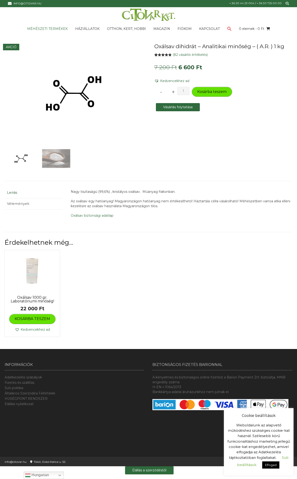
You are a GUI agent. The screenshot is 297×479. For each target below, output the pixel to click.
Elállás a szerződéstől (149, 470)
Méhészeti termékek (47, 29)
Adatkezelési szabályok (23, 377)
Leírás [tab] (12, 192)
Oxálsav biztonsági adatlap (92, 215)
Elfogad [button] (271, 465)
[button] (229, 30)
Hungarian (40, 475)
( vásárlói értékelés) (190, 55)
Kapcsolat (209, 29)
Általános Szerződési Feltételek (30, 393)
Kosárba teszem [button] (32, 319)
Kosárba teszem (212, 91)
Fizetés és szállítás (19, 383)
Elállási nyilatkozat (19, 404)
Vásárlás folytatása (178, 107)
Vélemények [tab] (18, 203)
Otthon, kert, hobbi (126, 29)
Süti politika (14, 388)
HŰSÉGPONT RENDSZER (26, 399)
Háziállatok (87, 29)
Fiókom (185, 29)
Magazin (161, 29)
